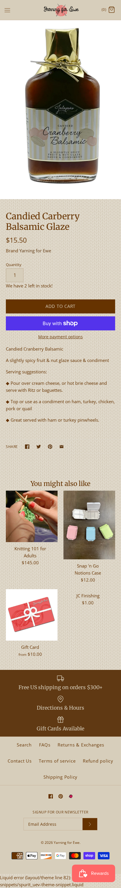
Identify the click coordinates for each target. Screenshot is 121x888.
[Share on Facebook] (27, 446)
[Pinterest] (60, 796)
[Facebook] (50, 796)
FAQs (45, 745)
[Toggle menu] (7, 9)
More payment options (60, 336)
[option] (60, 109)
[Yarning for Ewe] (60, 10)
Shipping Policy (60, 777)
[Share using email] (61, 446)
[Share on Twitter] (38, 446)
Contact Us (20, 761)
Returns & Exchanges (81, 745)
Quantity (13, 264)
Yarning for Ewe (35, 251)
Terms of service (57, 761)
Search (24, 745)
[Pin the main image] (50, 446)
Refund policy (98, 761)
